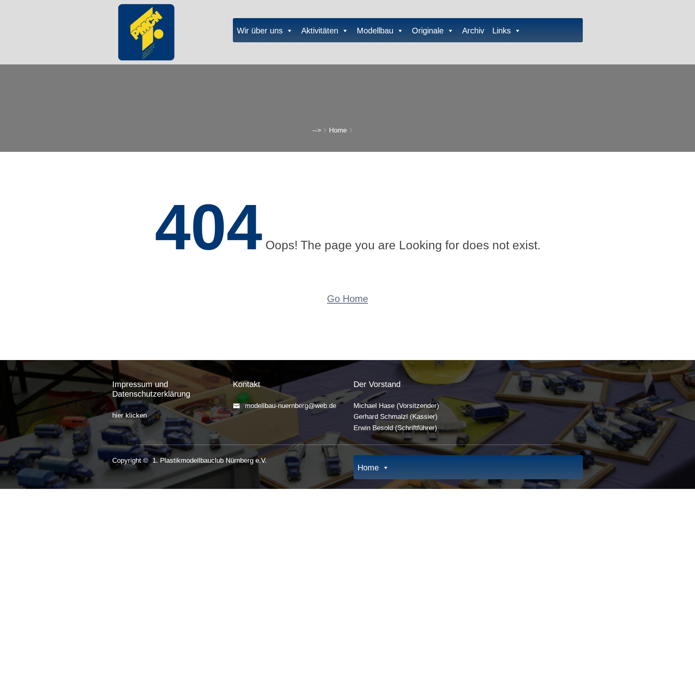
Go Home (347, 298)
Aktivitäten (319, 30)
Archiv (473, 30)
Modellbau (375, 30)
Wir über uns (260, 30)
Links (501, 30)
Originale (428, 30)
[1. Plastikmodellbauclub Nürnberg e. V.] (166, 30)
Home (338, 130)
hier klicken (129, 415)
